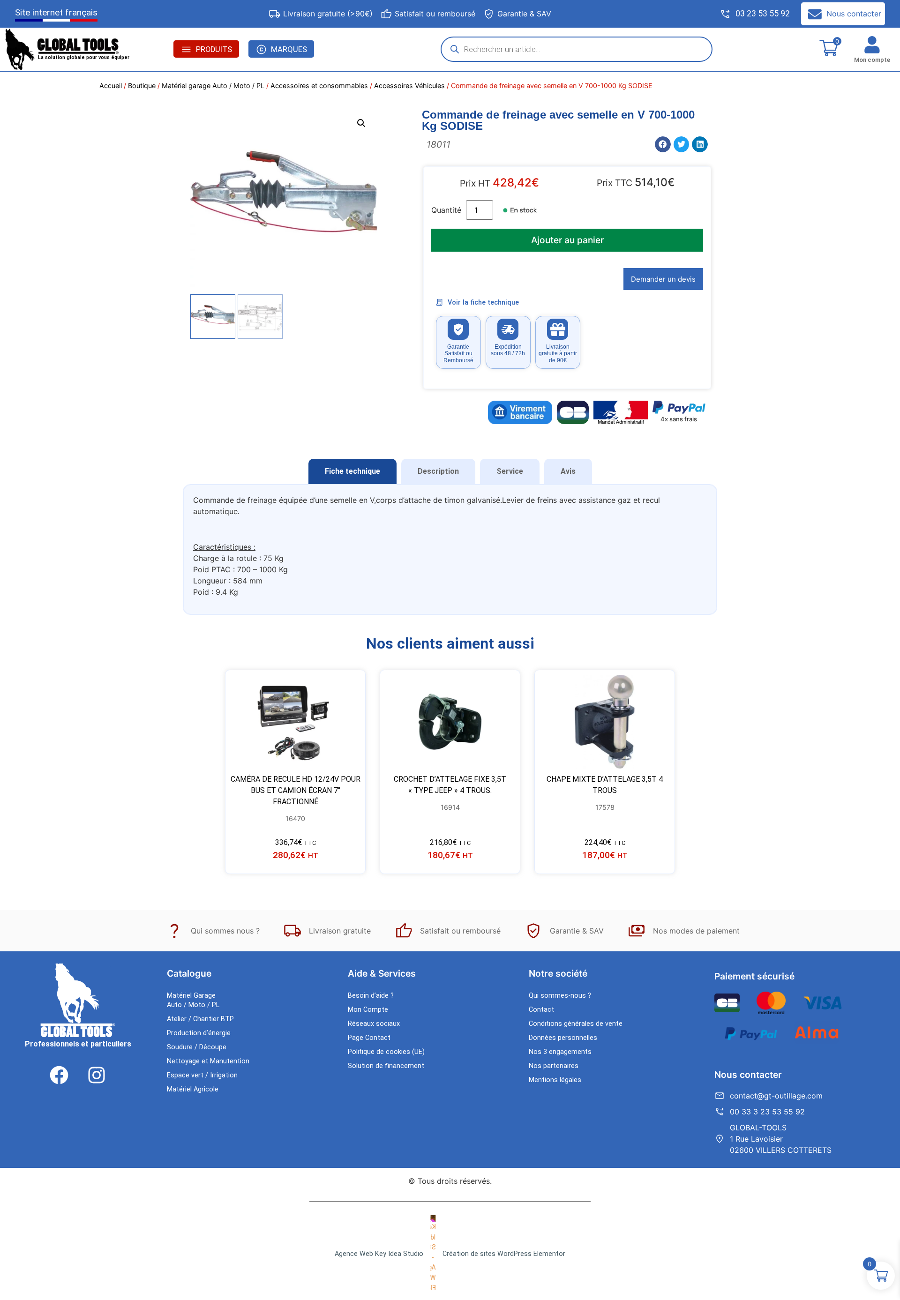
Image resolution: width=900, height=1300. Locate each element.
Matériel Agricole (192, 1089)
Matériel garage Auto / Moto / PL (213, 86)
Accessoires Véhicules (409, 86)
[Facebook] (59, 1075)
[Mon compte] (872, 44)
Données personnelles (563, 1038)
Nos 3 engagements (560, 1052)
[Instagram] (96, 1075)
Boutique (142, 86)
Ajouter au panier (567, 240)
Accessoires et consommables (319, 86)
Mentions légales (555, 1080)
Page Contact (369, 1038)
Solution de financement (386, 1066)
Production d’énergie (199, 1033)
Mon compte (872, 59)
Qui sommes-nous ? (560, 996)
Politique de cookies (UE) (386, 1052)
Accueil (110, 86)
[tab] (352, 471)
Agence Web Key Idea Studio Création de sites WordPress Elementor (450, 1254)
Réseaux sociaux (374, 1024)
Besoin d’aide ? (371, 996)
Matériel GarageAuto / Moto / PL (193, 1000)
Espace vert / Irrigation (202, 1075)
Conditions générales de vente (575, 1024)
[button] (361, 123)
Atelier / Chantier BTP (200, 1019)
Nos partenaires (553, 1066)
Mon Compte (368, 1010)
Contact (541, 1010)
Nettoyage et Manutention (208, 1061)
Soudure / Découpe (196, 1047)
